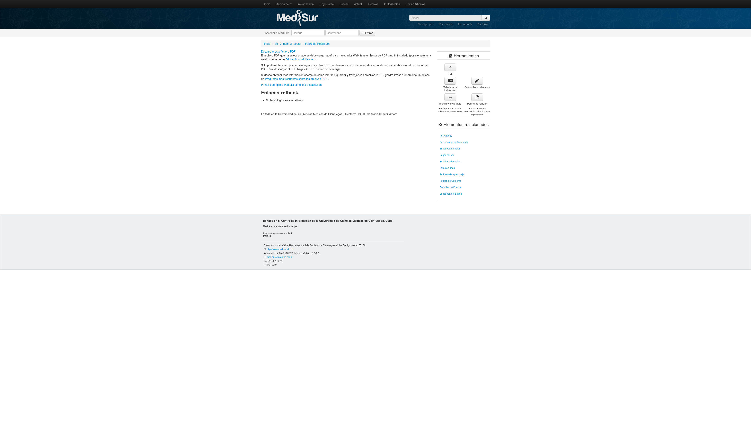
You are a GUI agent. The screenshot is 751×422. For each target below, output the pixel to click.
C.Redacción (392, 4)
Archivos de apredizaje (452, 174)
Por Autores (446, 135)
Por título (482, 24)
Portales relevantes (450, 161)
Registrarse (327, 4)
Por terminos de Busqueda (454, 142)
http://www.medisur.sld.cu (280, 249)
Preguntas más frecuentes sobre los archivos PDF (296, 79)
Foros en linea (447, 167)
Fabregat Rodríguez (317, 44)
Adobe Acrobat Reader (300, 59)
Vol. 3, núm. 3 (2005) (288, 44)
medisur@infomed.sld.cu (280, 256)
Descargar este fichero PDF (278, 51)
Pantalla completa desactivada (303, 85)
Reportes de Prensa (450, 187)
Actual (358, 4)
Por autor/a (465, 24)
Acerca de (283, 4)
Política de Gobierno (450, 180)
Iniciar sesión (305, 4)
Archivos (373, 4)
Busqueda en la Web (451, 193)
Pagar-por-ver (447, 154)
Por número (446, 24)
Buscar (344, 4)
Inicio (267, 4)
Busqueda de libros (450, 148)
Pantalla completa (272, 85)
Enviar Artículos (415, 4)
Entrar (368, 33)
